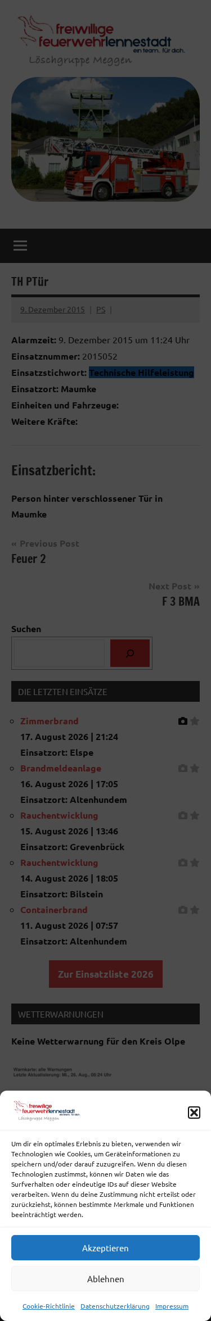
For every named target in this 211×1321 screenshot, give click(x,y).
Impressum (171, 1305)
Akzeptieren (105, 1247)
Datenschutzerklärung (115, 1305)
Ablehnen (105, 1278)
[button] (194, 1112)
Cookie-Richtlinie (49, 1305)
